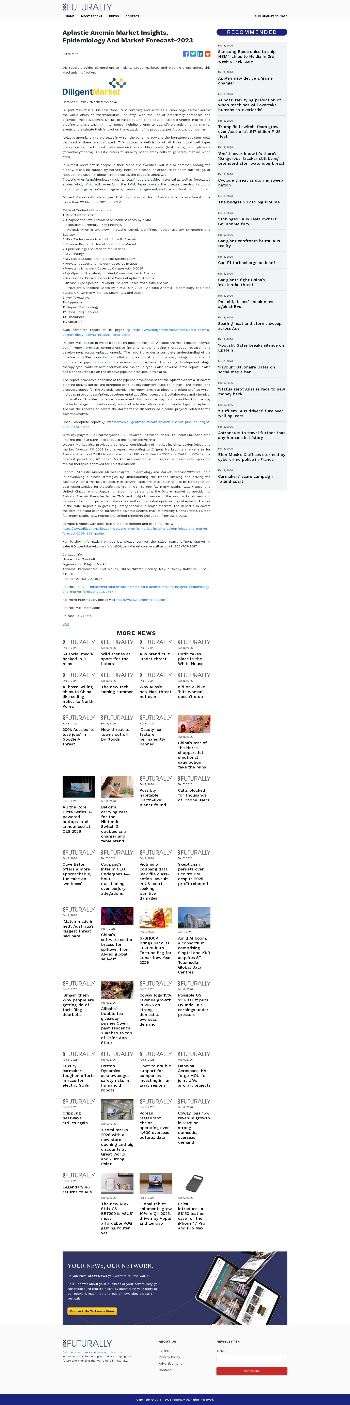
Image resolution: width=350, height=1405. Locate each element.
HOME (70, 16)
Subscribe (252, 1371)
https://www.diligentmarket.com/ (142, 600)
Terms (164, 1350)
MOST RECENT (91, 16)
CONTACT (132, 16)
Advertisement (170, 1363)
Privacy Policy (169, 1357)
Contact (165, 1370)
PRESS (114, 16)
